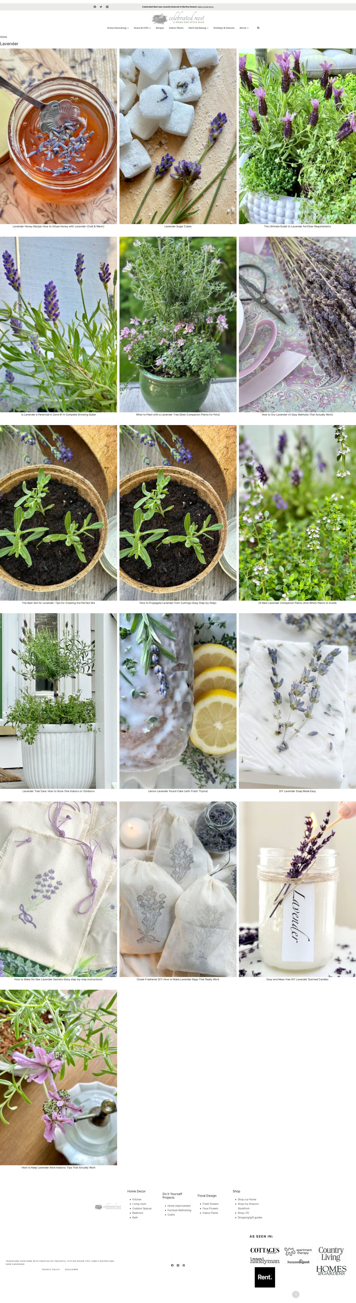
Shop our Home (247, 1199)
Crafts (171, 1214)
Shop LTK (243, 1212)
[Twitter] (100, 6)
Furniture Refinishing (179, 1210)
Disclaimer (71, 1269)
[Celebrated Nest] (178, 17)
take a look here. (206, 7)
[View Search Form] (258, 28)
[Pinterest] (183, 1265)
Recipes (160, 27)
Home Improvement (179, 1205)
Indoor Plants (176, 27)
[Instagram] (107, 6)
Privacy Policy (51, 1269)
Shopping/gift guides (250, 1217)
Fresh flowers (210, 1203)
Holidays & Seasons (224, 27)
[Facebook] (94, 6)
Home (3, 36)
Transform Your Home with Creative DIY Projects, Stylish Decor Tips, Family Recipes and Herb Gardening (60, 1262)
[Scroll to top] (349, 1257)
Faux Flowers (210, 1208)
